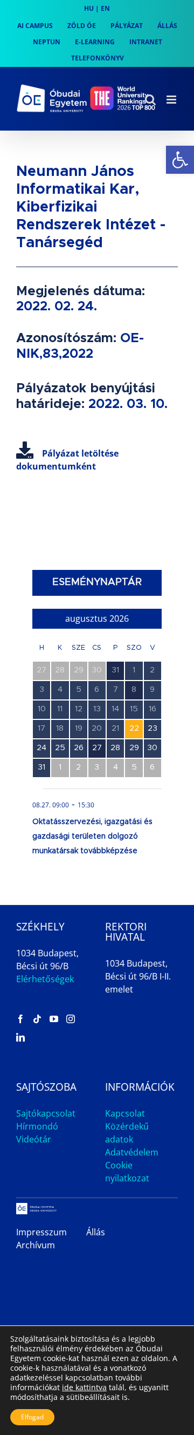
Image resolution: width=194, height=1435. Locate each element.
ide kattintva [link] (84, 1387)
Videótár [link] (33, 1139)
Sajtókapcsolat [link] (45, 1113)
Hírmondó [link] (37, 1126)
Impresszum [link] (41, 1232)
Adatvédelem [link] (131, 1152)
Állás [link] (95, 1232)
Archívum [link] (35, 1245)
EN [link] (105, 8)
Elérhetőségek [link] (45, 979)
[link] (180, 160)
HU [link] (89, 8)
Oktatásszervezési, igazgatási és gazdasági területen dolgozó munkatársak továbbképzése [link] (92, 836)
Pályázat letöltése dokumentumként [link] (67, 459)
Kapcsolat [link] (125, 1113)
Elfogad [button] (32, 1417)
